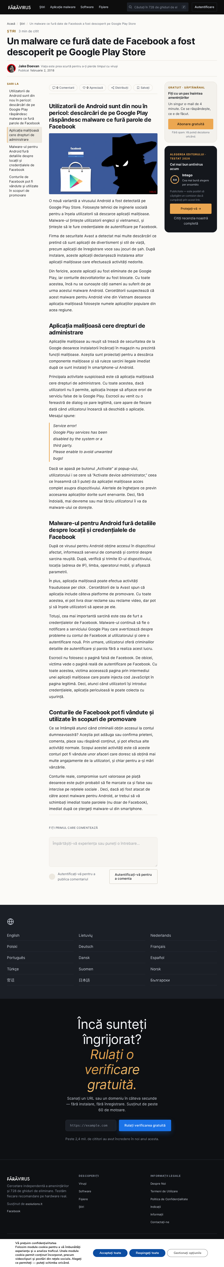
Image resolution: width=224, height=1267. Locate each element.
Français (157, 946)
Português (16, 957)
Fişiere (103, 7)
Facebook (13, 1211)
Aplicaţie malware (62, 7)
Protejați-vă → (191, 208)
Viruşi (82, 1183)
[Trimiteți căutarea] (130, 7)
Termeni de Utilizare (164, 1191)
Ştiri (42, 7)
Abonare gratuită (190, 124)
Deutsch (86, 946)
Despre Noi (158, 1183)
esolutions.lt (34, 1204)
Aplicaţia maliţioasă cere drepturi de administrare (24, 135)
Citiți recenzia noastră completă (191, 220)
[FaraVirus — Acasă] (19, 7)
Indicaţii (155, 1206)
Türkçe (13, 969)
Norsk (155, 969)
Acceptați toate (110, 1253)
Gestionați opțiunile (187, 1253)
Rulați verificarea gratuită (145, 1125)
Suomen (86, 969)
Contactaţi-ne (159, 1222)
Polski (12, 946)
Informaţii (156, 1214)
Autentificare (204, 7)
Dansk (84, 957)
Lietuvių (86, 935)
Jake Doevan (28, 66)
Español (157, 957)
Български (160, 980)
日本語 (84, 980)
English (13, 935)
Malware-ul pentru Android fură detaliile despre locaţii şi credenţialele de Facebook (23, 158)
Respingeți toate (147, 1253)
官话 (10, 980)
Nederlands (160, 935)
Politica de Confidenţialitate (169, 1199)
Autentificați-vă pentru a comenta (133, 876)
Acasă (11, 23)
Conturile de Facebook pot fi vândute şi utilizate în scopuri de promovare (23, 186)
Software (86, 7)
